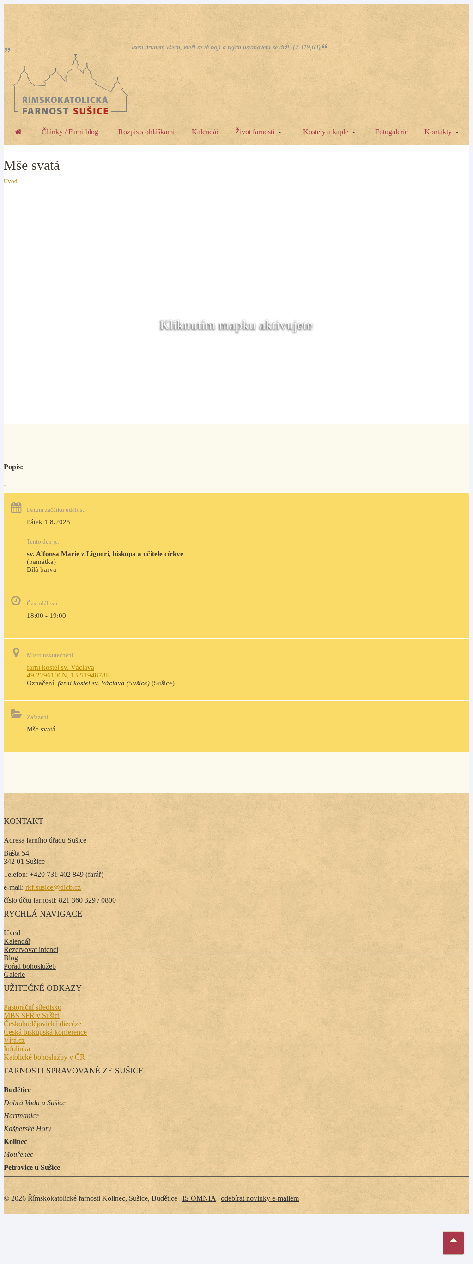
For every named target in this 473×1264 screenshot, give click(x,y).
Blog (11, 958)
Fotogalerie (391, 132)
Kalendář (205, 132)
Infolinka (17, 1049)
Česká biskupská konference (45, 1032)
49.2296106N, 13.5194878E (68, 675)
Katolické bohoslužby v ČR (44, 1057)
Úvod (11, 181)
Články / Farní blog (70, 132)
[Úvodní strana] (18, 132)
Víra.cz (14, 1040)
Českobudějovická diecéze (42, 1024)
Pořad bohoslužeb (30, 966)
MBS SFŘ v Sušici (32, 1015)
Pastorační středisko (32, 1007)
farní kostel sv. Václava (60, 667)
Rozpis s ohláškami (146, 132)
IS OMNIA (199, 1198)
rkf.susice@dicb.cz (53, 887)
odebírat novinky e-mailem (260, 1198)
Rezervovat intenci (31, 949)
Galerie (14, 974)
